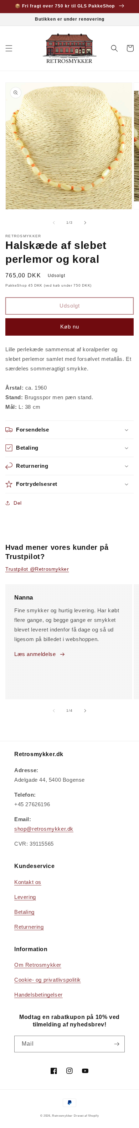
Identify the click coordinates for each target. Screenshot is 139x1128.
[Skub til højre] (85, 223)
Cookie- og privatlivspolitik (47, 980)
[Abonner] (116, 1044)
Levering (25, 897)
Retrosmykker (62, 1115)
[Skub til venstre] (54, 223)
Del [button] (18, 503)
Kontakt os (27, 882)
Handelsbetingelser (38, 995)
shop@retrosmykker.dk (43, 829)
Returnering (29, 927)
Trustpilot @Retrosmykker (37, 569)
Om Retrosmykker (37, 965)
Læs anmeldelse (35, 654)
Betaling (24, 912)
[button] (9, 48)
